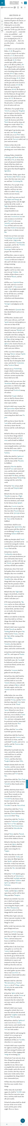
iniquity (16, 488)
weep (21, 809)
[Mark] (2, 25)
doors (6, 939)
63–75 (11, 98)
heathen (21, 819)
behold (17, 369)
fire (9, 654)
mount (18, 737)
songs (6, 1055)
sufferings (8, 157)
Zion (12, 1017)
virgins (7, 851)
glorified (7, 171)
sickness (14, 534)
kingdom (22, 111)
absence (13, 354)
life (6, 232)
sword (9, 563)
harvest (15, 139)
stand (22, 539)
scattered (12, 365)
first (13, 826)
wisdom (15, 272)
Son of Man (8, 638)
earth (13, 874)
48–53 (18, 78)
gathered (20, 456)
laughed (7, 761)
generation (11, 408)
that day (13, 467)
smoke (22, 654)
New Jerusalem (10, 983)
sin (13, 160)
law (15, 824)
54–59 (18, 85)
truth (18, 857)
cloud (18, 704)
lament (13, 813)
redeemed (15, 822)
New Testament (12, 908)
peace (7, 710)
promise (18, 310)
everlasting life (17, 181)
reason (7, 260)
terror (21, 995)
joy (19, 1055)
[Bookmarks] (18, 7)
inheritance (19, 876)
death (15, 132)
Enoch (14, 277)
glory (6, 344)
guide (10, 861)
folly (21, 761)
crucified (7, 805)
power (11, 221)
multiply (17, 878)
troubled (7, 579)
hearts (16, 511)
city (16, 287)
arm (17, 729)
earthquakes (9, 554)
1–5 (5, 49)
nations (7, 453)
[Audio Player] (23, 1120)
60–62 (14, 89)
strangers (8, 304)
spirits (23, 354)
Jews (20, 779)
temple (14, 396)
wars (12, 469)
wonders (7, 644)
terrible (22, 1040)
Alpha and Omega (13, 200)
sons (6, 226)
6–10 (10, 51)
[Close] (2, 21)
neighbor (15, 1015)
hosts (6, 122)
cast (16, 774)
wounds (7, 784)
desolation (8, 383)
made (6, 120)
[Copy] (2, 28)
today (17, 192)
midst (6, 891)
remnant (15, 670)
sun (20, 660)
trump (13, 700)
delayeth (20, 478)
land (18, 983)
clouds (7, 683)
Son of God (21, 805)
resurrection (19, 826)
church (7, 111)
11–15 (12, 56)
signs (8, 339)
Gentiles (22, 245)
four (19, 724)
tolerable (17, 828)
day (10, 289)
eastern (7, 951)
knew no (10, 824)
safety (8, 987)
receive (14, 506)
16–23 (14, 60)
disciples (19, 330)
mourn (7, 759)
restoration (20, 363)
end (6, 423)
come (16, 634)
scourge (17, 531)
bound (22, 834)
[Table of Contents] (2, 7)
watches (7, 690)
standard (20, 243)
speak (6, 322)
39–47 (12, 74)
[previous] (7, 1124)
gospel (20, 503)
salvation (7, 885)
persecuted (8, 816)
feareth (12, 629)
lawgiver (17, 895)
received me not (17, 217)
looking (7, 631)
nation (19, 1023)
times (9, 519)
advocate (7, 147)
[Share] (2, 31)
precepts (17, 513)
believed (14, 228)
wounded (8, 799)
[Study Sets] (14, 7)
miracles (7, 223)
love (13, 486)
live (22, 124)
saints (23, 700)
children (18, 881)
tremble (14, 742)
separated (17, 282)
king (17, 816)
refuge (17, 985)
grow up (7, 883)
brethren (10, 177)
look (24, 779)
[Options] (24, 7)
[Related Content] (21, 7)
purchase (15, 973)
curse (6, 548)
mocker (7, 767)
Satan (11, 834)
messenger (8, 249)
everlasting (8, 238)
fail (13, 476)
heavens (17, 744)
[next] (21, 1124)
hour (18, 135)
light (6, 206)
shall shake (8, 746)
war (6, 1029)
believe (19, 177)
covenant (15, 238)
